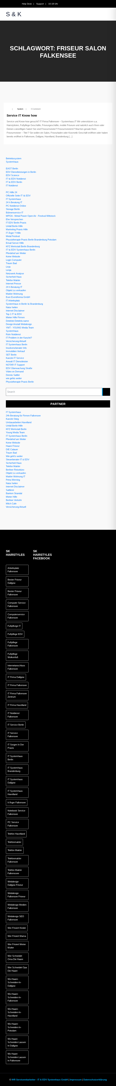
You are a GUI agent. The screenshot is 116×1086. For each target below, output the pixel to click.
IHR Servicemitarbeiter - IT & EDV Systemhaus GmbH (40, 1079)
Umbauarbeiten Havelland (18, 422)
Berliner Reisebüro (15, 469)
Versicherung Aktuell (16, 341)
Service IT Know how (22, 115)
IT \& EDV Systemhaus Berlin (20, 249)
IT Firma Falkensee (17, 685)
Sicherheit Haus (14, 276)
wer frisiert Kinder (17, 928)
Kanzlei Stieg (12, 419)
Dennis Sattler (13, 375)
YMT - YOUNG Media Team (20, 327)
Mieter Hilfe (11, 496)
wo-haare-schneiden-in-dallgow (14, 982)
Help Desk (27, 4)
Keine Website (13, 256)
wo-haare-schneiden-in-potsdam (14, 1027)
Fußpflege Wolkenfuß (13, 656)
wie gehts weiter (14, 378)
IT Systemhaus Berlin (16, 344)
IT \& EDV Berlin (14, 182)
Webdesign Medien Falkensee (17, 906)
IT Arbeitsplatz (13, 300)
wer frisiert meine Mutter (17, 946)
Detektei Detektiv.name (17, 321)
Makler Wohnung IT (15, 476)
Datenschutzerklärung (95, 1079)
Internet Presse (13, 283)
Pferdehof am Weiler (16, 253)
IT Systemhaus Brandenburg (15, 769)
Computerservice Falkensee (16, 616)
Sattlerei (10, 490)
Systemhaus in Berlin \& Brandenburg (24, 304)
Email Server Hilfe (15, 243)
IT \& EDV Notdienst (16, 178)
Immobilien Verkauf (15, 351)
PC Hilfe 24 (11, 192)
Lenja (8, 270)
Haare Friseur (12, 446)
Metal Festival (13, 236)
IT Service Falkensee (13, 735)
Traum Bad (11, 263)
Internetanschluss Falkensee (16, 667)
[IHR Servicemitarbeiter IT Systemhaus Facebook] (93, 4)
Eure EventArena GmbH (18, 297)
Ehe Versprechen (14, 219)
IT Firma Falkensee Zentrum (17, 695)
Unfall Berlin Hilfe (14, 226)
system (20, 109)
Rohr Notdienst (13, 334)
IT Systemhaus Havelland (15, 793)
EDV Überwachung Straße (19, 368)
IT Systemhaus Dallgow (15, 781)
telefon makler (15, 850)
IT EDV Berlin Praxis (16, 222)
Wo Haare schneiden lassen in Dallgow (17, 1042)
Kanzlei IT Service (15, 358)
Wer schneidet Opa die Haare (17, 969)
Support (40, 4)
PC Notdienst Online (16, 206)
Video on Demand (15, 371)
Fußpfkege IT (14, 626)
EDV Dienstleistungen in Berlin (21, 172)
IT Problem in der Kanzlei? (19, 337)
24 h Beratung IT (14, 202)
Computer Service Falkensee (17, 604)
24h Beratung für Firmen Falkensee (23, 415)
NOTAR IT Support (15, 364)
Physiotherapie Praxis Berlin (20, 381)
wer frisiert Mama (17, 936)
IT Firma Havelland (17, 705)
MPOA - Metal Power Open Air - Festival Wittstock (31, 216)
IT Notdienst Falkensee (13, 715)
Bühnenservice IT (14, 212)
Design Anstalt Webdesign (19, 324)
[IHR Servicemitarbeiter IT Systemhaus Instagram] (109, 4)
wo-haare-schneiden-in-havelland (14, 1012)
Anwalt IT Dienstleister (17, 361)
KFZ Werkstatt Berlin (16, 429)
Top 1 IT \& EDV (14, 314)
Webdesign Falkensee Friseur (16, 895)
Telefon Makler (13, 280)
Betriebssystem (13, 158)
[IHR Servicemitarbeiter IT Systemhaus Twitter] (98, 4)
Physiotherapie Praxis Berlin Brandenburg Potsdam (31, 239)
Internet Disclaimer (15, 310)
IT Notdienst (12, 185)
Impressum (76, 1079)
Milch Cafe (11, 503)
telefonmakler (14, 842)
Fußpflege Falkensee (13, 644)
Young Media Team (15, 432)
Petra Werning (13, 479)
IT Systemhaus (13, 199)
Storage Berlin (13, 209)
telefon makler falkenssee (15, 872)
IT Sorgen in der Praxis (16, 746)
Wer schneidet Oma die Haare (15, 958)
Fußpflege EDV (15, 634)
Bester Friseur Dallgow (15, 581)
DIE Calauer (12, 449)
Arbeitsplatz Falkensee (13, 570)
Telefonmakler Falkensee (14, 860)
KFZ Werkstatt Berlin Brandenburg (23, 246)
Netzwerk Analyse (15, 273)
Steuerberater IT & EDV (17, 459)
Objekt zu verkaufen (16, 290)
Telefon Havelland (16, 833)
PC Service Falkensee (13, 824)
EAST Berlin (12, 168)
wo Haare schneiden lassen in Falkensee (17, 1057)
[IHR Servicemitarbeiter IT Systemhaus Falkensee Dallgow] (104, 4)
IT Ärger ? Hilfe (13, 233)
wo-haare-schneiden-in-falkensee (14, 997)
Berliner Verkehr (14, 500)
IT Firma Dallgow (16, 677)
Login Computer (14, 260)
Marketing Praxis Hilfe (17, 229)
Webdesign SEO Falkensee (16, 918)
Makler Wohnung (14, 293)
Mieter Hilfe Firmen (15, 317)
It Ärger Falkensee (17, 802)
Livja (8, 266)
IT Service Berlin (16, 724)
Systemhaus (12, 161)
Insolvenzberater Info (16, 348)
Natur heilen (12, 307)
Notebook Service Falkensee (16, 812)
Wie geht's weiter (14, 456)
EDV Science (12, 175)
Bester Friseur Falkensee (15, 593)
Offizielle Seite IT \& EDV (18, 195)
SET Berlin (11, 354)
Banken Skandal (14, 493)
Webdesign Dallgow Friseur (15, 883)
